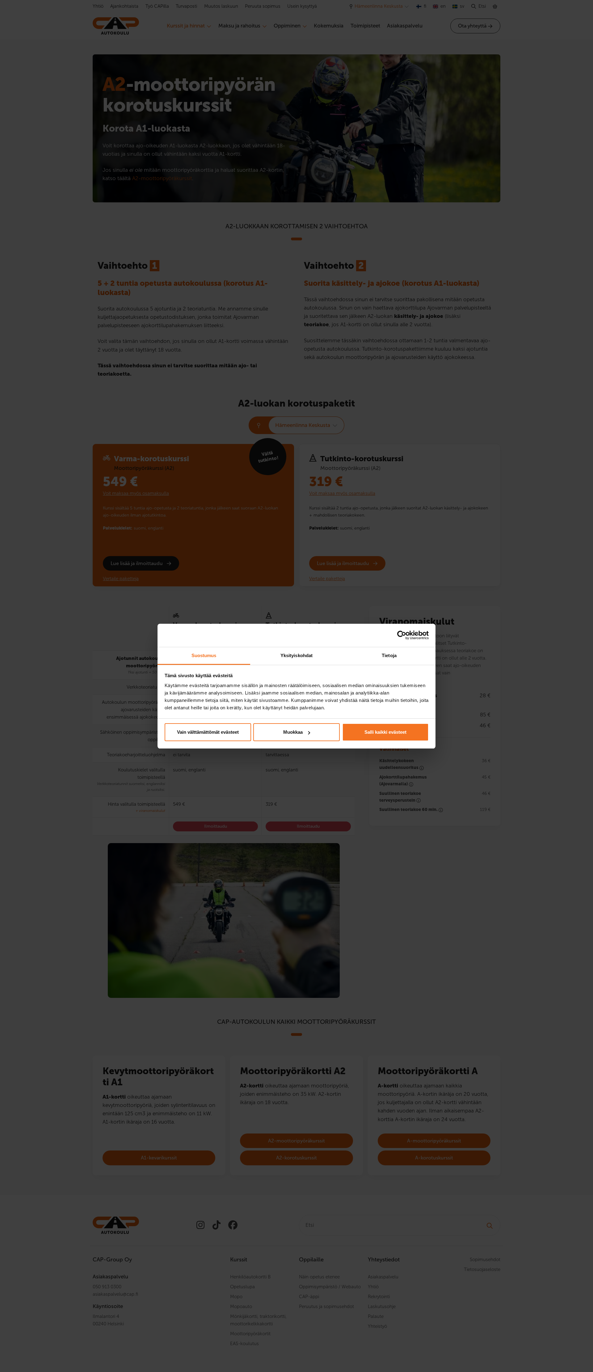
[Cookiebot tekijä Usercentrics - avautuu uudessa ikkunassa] (402, 635)
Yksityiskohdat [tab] (296, 655)
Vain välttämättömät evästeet (208, 732)
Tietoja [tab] (389, 655)
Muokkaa (293, 732)
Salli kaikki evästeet (385, 732)
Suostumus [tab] (204, 655)
